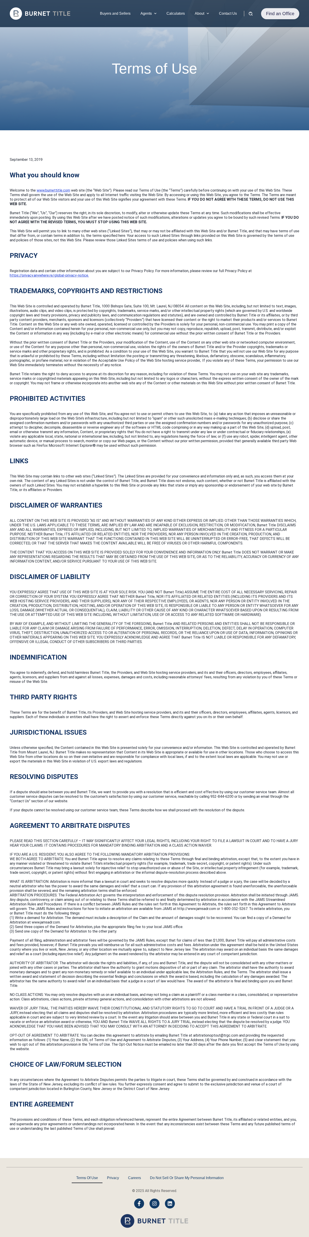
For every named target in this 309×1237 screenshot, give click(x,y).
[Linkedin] (170, 1204)
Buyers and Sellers (115, 13)
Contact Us (228, 13)
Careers (134, 1178)
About (199, 13)
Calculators (175, 13)
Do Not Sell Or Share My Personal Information (187, 1178)
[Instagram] (154, 1204)
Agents (146, 13)
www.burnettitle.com (53, 190)
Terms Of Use (87, 1178)
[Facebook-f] (139, 1204)
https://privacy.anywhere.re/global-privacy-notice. (49, 275)
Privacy (113, 1178)
